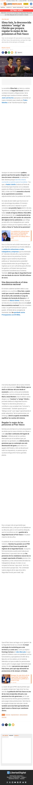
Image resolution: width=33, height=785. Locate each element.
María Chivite (14, 300)
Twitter (10, 782)
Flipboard (20, 782)
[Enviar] (9, 52)
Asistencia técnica (14, 778)
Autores (22, 778)
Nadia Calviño (11, 184)
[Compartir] (3, 52)
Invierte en (9, 7)
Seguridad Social (15, 714)
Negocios (27, 7)
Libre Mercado (5, 19)
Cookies (23, 777)
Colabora (26, 4)
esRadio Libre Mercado (18, 7)
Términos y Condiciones (13, 777)
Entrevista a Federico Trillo (12, 0)
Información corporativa (16, 776)
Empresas (3, 7)
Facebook (7, 782)
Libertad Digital (16, 772)
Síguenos (20, 52)
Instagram (12, 782)
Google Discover (18, 782)
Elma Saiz (4, 717)
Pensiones (8, 714)
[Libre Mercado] (12, 4)
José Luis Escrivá (8, 98)
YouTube (15, 782)
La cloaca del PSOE (22, 0)
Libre (17, 652)
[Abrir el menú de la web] (2, 4)
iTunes (26, 782)
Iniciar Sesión (31, 4)
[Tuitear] (6, 52)
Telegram (23, 782)
